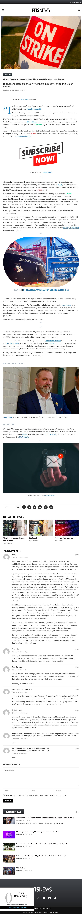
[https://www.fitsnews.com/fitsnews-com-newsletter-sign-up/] (41, 468)
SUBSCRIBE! (47, 172)
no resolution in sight (23, 136)
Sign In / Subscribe (76, 2)
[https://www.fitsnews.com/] (41, 889)
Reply (77, 554)
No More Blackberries (64, 538)
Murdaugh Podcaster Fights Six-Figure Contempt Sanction (37, 832)
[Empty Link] (76, 812)
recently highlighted (71, 227)
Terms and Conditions (41, 912)
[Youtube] (45, 898)
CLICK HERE (50, 434)
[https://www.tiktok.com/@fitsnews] (55, 898)
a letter (51, 343)
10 (31, 870)
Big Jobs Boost (35, 538)
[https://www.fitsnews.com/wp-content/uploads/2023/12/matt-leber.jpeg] (41, 390)
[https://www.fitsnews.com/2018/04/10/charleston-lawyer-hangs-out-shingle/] (15, 528)
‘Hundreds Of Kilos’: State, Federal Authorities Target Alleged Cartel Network (45, 818)
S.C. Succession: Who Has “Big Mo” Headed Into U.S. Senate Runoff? (41, 856)
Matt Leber (7, 417)
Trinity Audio (24, 99)
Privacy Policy (54, 912)
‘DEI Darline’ (20, 868)
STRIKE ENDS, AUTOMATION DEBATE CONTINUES (46, 290)
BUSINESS (8, 74)
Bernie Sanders (13, 343)
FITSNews (8, 543)
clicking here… (50, 495)
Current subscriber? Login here (17, 907)
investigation (66, 305)
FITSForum (8, 90)
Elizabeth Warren (53, 340)
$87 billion (31, 121)
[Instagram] (39, 898)
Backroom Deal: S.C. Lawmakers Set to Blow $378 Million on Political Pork (43, 844)
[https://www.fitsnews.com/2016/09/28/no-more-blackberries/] (67, 528)
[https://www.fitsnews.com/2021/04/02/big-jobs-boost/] (41, 528)
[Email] (50, 898)
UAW (60, 184)
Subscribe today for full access (17, 904)
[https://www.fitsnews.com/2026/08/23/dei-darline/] (9, 871)
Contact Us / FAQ (28, 912)
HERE (24, 434)
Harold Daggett (33, 108)
